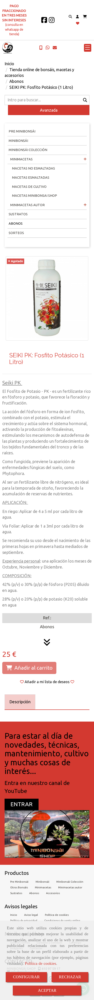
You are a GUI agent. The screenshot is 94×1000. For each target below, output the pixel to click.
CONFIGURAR (26, 977)
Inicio (13, 914)
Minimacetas (21, 159)
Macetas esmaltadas (30, 177)
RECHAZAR (70, 977)
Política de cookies (40, 963)
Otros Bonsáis (19, 887)
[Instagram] (52, 21)
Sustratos (18, 214)
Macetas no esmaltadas (33, 168)
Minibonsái (18, 141)
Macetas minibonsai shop (34, 195)
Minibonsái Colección (28, 150)
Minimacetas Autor (27, 205)
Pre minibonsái (22, 131)
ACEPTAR (47, 990)
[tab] (20, 702)
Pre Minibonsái (19, 881)
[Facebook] (44, 21)
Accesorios (53, 893)
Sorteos (16, 233)
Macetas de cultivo (29, 187)
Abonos (16, 223)
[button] (77, 16)
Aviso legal (31, 914)
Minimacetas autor (70, 887)
